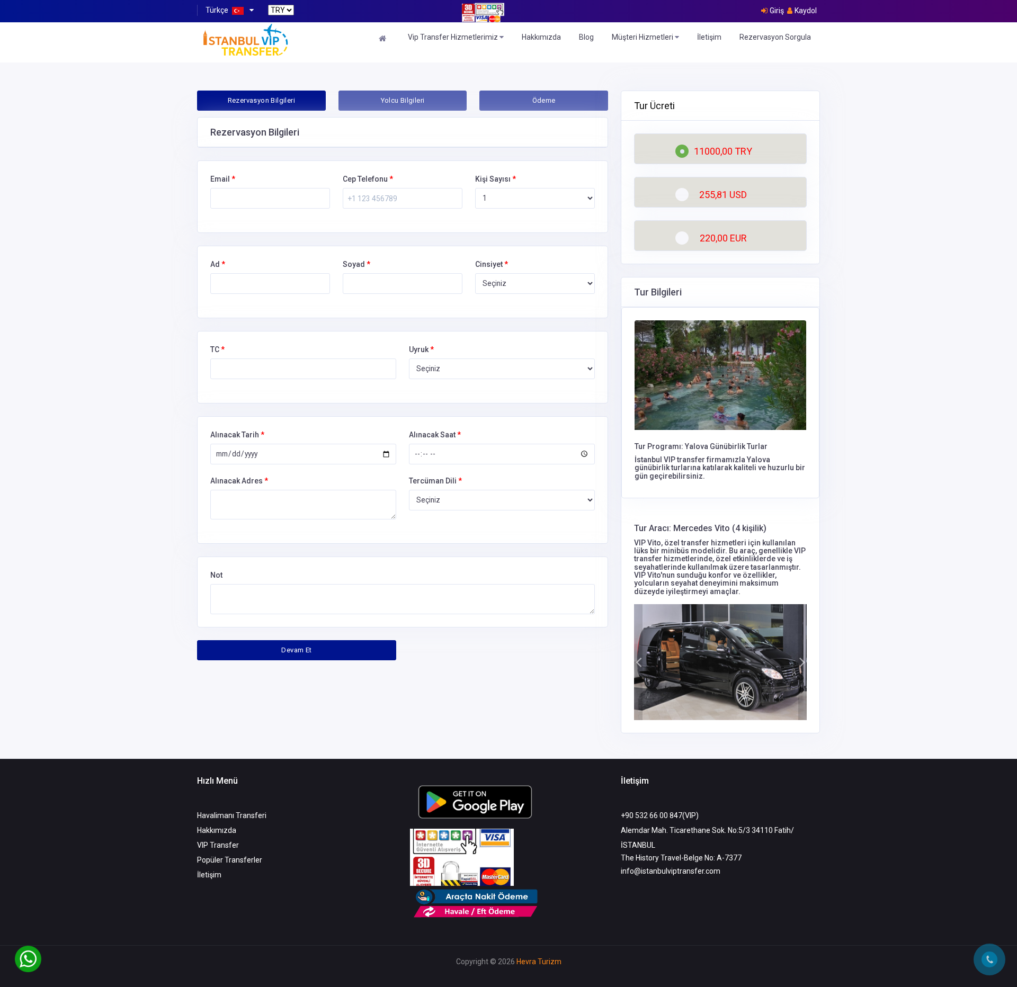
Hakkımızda (541, 37)
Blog (586, 37)
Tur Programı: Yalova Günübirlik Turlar (701, 446)
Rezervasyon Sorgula (775, 37)
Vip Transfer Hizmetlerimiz (453, 37)
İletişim (709, 37)
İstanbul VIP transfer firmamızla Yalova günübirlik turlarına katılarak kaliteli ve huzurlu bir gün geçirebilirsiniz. (720, 467)
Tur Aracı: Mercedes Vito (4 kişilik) (700, 528)
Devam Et (296, 650)
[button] (638, 662)
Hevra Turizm (538, 961)
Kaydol (806, 10)
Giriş (777, 10)
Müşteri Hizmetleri (643, 37)
